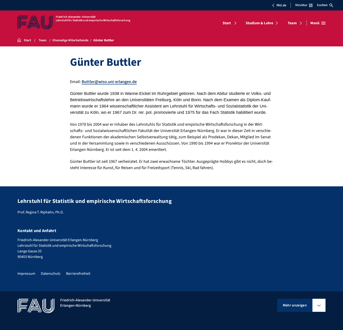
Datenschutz (50, 273)
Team (292, 23)
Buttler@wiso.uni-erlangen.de (109, 82)
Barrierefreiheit (78, 273)
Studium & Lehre (259, 23)
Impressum (26, 273)
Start (227, 23)
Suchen (322, 5)
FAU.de (281, 5)
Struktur (301, 5)
